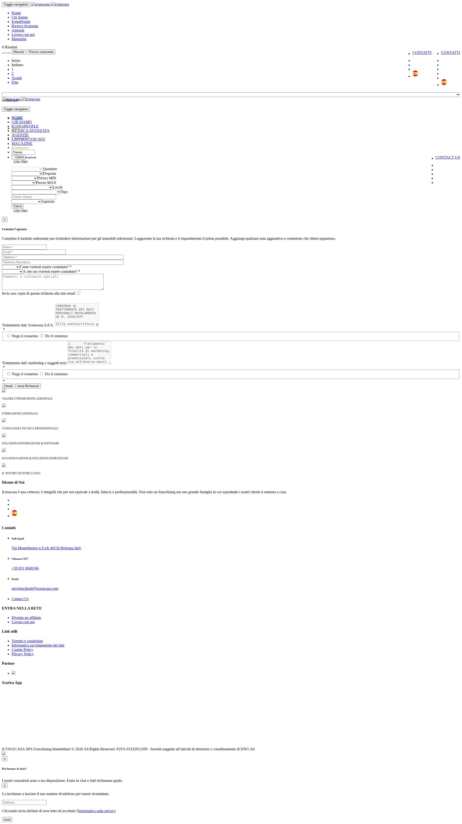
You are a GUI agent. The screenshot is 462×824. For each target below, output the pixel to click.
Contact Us (20, 599)
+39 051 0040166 (25, 568)
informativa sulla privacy (97, 811)
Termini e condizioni (27, 641)
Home (16, 13)
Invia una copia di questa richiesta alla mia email (38, 293)
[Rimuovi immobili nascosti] (9, 53)
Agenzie (18, 30)
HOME (17, 118)
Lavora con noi (23, 34)
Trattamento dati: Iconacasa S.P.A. (28, 325)
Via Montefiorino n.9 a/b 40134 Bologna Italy (46, 548)
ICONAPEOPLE (25, 126)
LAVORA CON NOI (28, 139)
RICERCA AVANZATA (31, 131)
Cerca (18, 157)
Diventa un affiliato (26, 618)
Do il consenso (56, 336)
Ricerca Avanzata (25, 26)
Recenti (18, 52)
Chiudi (8, 386)
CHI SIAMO (22, 122)
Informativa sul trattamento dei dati (38, 645)
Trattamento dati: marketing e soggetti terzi (34, 363)
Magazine (19, 39)
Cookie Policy (22, 650)
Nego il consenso (25, 336)
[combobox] (50, 169)
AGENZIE (20, 135)
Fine (15, 82)
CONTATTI (450, 53)
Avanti (17, 78)
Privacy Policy (23, 654)
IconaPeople (21, 21)
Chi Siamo (20, 17)
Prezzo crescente (41, 52)
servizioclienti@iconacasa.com (35, 588)
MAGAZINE (22, 144)
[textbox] (50, 169)
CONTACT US (448, 157)
